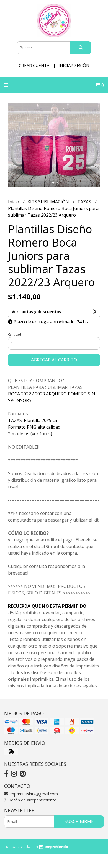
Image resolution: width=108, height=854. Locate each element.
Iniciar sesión (73, 65)
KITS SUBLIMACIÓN (48, 202)
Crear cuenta (34, 65)
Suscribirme (79, 821)
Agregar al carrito (54, 360)
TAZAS (84, 202)
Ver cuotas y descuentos (36, 311)
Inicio (14, 202)
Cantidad (14, 334)
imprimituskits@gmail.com (33, 794)
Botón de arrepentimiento (31, 800)
